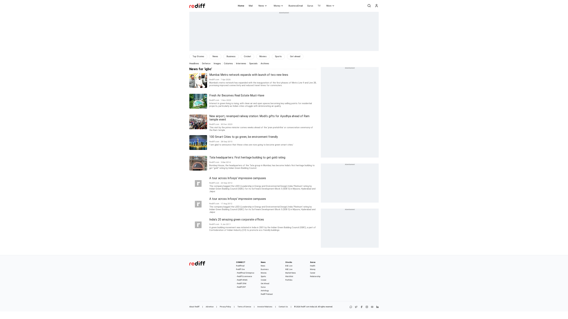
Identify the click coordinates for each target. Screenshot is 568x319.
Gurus (310, 5)
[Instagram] (367, 307)
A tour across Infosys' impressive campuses (237, 178)
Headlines (194, 63)
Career (312, 273)
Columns (228, 63)
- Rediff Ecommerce (244, 276)
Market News (290, 273)
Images (217, 63)
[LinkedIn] (377, 307)
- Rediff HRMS (241, 280)
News (261, 5)
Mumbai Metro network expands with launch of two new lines (248, 75)
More (328, 5)
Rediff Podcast (267, 294)
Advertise (209, 307)
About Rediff (194, 307)
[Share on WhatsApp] (351, 307)
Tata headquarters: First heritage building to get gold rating (247, 157)
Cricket (247, 56)
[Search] (369, 5)
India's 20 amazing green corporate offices (236, 219)
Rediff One (240, 269)
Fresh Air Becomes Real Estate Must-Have (236, 95)
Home (241, 5)
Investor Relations (264, 307)
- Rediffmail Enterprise (245, 273)
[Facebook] (361, 307)
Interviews (241, 63)
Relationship (315, 276)
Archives (265, 63)
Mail (251, 5)
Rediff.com (305, 307)
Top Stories (198, 56)
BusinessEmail (296, 5)
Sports (278, 56)
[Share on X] (356, 307)
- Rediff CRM (241, 284)
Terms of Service (244, 307)
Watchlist (289, 276)
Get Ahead (265, 284)
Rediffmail (240, 266)
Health (312, 266)
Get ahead (295, 56)
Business (231, 56)
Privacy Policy (225, 307)
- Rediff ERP (241, 287)
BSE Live (288, 266)
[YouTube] (372, 307)
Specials (253, 63)
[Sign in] (376, 5)
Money (277, 5)
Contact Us (283, 307)
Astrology (265, 291)
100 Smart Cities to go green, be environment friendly (243, 137)
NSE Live (288, 269)
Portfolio (288, 280)
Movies (263, 56)
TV (319, 5)
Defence (206, 63)
